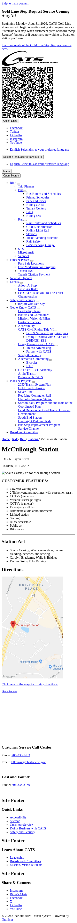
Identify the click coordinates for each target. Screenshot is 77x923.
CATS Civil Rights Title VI (36, 329)
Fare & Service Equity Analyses (47, 333)
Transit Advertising (38, 348)
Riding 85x (33, 215)
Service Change (28, 428)
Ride (15, 439)
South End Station (30, 417)
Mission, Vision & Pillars (34, 318)
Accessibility (26, 326)
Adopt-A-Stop (27, 285)
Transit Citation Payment (34, 274)
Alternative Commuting (33, 359)
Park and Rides (36, 201)
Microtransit (26, 252)
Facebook (16, 898)
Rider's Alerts (18, 894)
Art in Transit (26, 373)
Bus (20, 190)
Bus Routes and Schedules (43, 193)
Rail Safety (33, 241)
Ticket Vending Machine (42, 237)
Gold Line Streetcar (39, 226)
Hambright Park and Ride (34, 421)
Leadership (17, 857)
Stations (31, 234)
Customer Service (29, 322)
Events (14, 281)
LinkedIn (16, 905)
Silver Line (25, 392)
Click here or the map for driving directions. (30, 684)
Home (6, 439)
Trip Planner (26, 186)
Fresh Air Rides (28, 289)
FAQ (29, 212)
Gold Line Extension (31, 388)
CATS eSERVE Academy (35, 370)
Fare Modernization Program (36, 267)
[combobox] (23, 157)
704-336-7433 (20, 755)
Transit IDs (25, 270)
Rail (20, 219)
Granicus (7, 919)
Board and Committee (24, 432)
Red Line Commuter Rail (34, 395)
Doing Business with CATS (36, 344)
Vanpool (23, 256)
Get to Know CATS (23, 307)
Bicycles (31, 362)
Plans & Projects (20, 381)
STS (21, 248)
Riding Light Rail (37, 230)
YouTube (16, 909)
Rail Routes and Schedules (43, 223)
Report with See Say (31, 303)
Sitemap (15, 821)
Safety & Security (29, 355)
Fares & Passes (19, 259)
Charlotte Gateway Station (35, 399)
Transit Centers (36, 208)
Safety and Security (22, 300)
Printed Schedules (37, 197)
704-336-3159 (20, 784)
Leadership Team (29, 311)
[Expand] (18, 183)
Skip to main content (15, 3)
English (39, 149)
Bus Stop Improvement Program (39, 425)
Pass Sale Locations (31, 263)
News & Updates (21, 278)
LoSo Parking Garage (40, 245)
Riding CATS (35, 204)
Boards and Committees (33, 314)
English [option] (39, 164)
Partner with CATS (38, 351)
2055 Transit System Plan (34, 384)
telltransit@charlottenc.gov (28, 762)
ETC (29, 366)
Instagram (16, 890)
